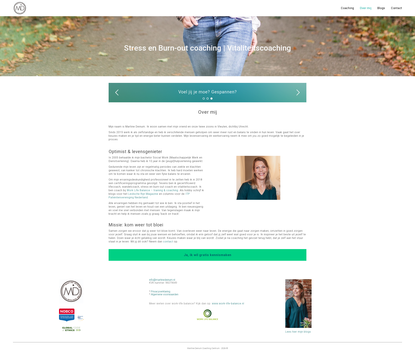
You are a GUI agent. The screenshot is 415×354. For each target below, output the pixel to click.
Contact (396, 8)
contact (168, 241)
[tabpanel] (207, 92)
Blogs (381, 8)
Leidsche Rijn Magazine (143, 193)
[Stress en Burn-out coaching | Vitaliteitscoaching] (20, 8)
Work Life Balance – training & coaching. (153, 190)
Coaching (347, 8)
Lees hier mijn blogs (298, 331)
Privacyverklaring (160, 291)
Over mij (366, 8)
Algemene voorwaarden (164, 294)
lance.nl (239, 303)
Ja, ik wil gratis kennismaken (207, 255)
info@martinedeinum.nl (162, 279)
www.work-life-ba (223, 303)
